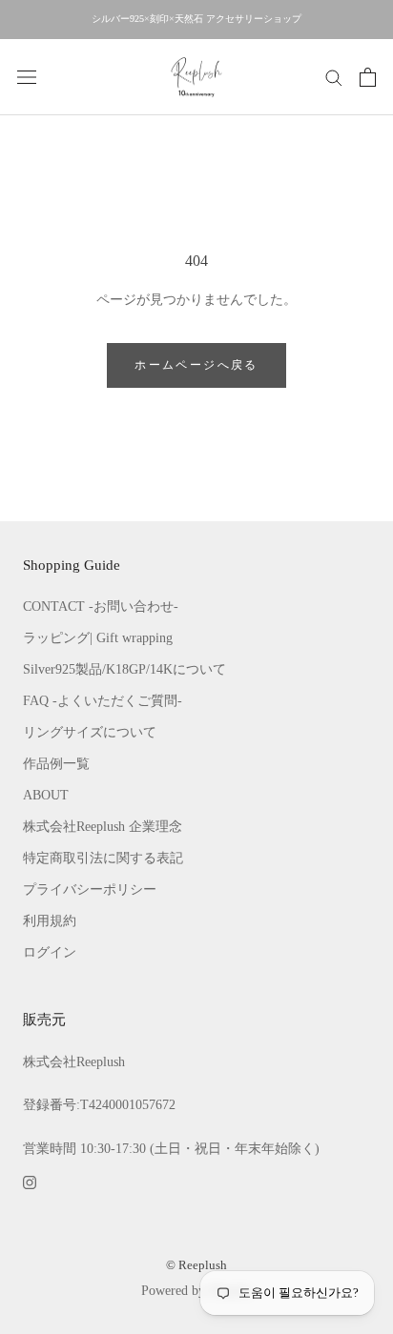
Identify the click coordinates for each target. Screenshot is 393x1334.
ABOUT (46, 795)
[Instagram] (29, 1181)
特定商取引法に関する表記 (103, 858)
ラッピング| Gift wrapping (98, 638)
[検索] (333, 77)
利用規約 (49, 921)
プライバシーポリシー (89, 889)
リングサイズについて (89, 732)
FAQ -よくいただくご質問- (102, 701)
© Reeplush (196, 1265)
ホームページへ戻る (196, 365)
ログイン (49, 952)
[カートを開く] (368, 77)
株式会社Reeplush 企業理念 (102, 826)
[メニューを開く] (26, 77)
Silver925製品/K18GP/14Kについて (124, 669)
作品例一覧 (56, 764)
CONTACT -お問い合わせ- (100, 606)
